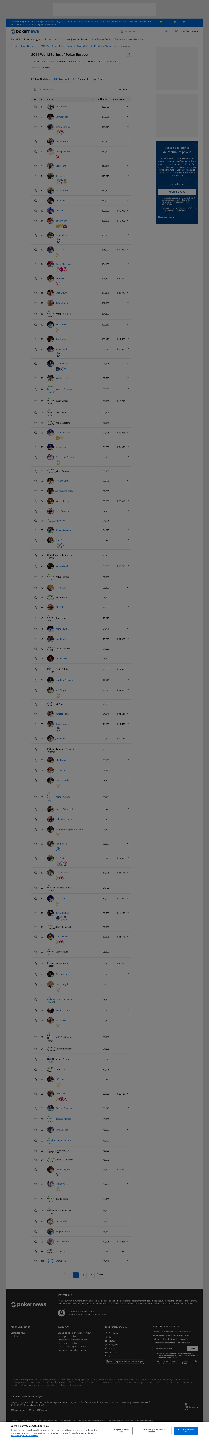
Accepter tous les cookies (186, 1430)
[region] (104, 1431)
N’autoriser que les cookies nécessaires (153, 1430)
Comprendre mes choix (121, 1430)
